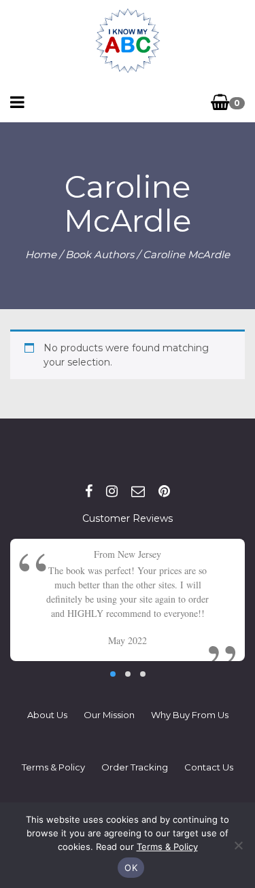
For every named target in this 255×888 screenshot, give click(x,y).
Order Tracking (134, 767)
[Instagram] (112, 491)
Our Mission (109, 714)
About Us (47, 714)
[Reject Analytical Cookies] (238, 845)
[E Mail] (138, 491)
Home (40, 254)
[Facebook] (88, 491)
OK (130, 867)
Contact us (208, 767)
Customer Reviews (127, 518)
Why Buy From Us (189, 714)
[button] (112, 674)
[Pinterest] (164, 491)
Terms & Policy (53, 767)
